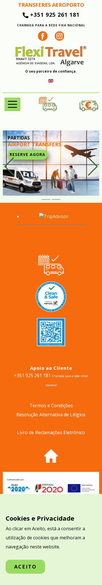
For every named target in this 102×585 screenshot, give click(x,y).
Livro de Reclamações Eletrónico (51, 432)
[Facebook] (43, 36)
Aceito (25, 566)
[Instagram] (59, 36)
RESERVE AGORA (27, 154)
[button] (9, 166)
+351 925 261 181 (51, 19)
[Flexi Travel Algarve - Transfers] (51, 56)
